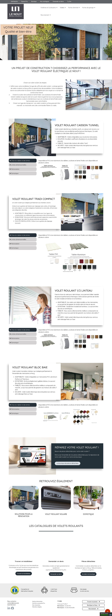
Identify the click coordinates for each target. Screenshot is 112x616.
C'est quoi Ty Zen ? (62, 604)
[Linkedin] (9, 608)
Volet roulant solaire (56, 514)
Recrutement (45, 15)
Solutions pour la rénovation (23, 515)
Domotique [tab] (14, 173)
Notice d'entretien (37, 601)
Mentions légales (37, 607)
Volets (62, 7)
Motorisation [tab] (15, 169)
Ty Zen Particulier (70, 607)
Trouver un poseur (92, 601)
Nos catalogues (44, 1)
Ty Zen (69, 1)
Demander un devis (58, 1)
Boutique (34, 1)
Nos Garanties (36, 605)
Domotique (88, 514)
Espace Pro (24, 1)
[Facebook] (12, 608)
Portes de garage (88, 7)
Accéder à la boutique (88, 574)
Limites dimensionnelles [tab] (18, 165)
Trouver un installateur (23, 573)
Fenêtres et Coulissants (48, 7)
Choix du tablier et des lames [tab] (20, 160)
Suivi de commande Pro (38, 603)
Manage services (104, 613)
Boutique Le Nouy (92, 605)
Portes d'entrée (73, 7)
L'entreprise (14, 1)
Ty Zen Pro (68, 605)
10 (110, 615)
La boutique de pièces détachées (67, 463)
